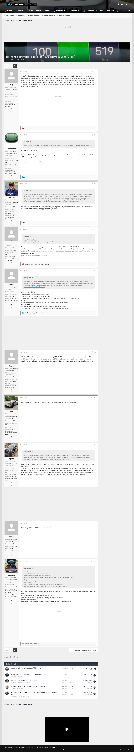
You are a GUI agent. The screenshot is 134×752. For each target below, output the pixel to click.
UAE (13, 296)
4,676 (14, 250)
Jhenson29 (11, 149)
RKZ (11, 85)
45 (13, 377)
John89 (89, 676)
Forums (21, 11)
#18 (95, 184)
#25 (95, 561)
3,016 (13, 158)
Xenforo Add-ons (46, 747)
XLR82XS (89, 694)
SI (12, 427)
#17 (95, 135)
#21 (95, 352)
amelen (13, 688)
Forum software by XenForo (20, 747)
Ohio (13, 256)
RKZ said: (26, 142)
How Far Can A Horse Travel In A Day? (34, 255)
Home (112, 749)
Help (108, 749)
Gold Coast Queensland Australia (11, 590)
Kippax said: (27, 452)
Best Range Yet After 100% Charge (24, 680)
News (9, 11)
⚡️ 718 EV (46, 11)
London (14, 474)
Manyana (11, 575)
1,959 (13, 468)
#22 (95, 398)
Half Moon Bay (9, 212)
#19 (95, 229)
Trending (21, 15)
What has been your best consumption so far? (29, 674)
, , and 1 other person (37, 264)
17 (12, 204)
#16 (95, 71)
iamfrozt (89, 688)
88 (13, 544)
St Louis (14, 99)
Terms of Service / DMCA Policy (87, 749)
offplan (11, 285)
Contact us (73, 749)
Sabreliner (14, 696)
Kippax (11, 366)
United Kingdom (10, 382)
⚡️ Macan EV (74, 11)
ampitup (13, 682)
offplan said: (27, 568)
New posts (10, 15)
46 (12, 466)
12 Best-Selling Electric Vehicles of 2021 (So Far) (29, 686)
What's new (36, 11)
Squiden (13, 670)
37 (12, 156)
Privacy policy (101, 749)
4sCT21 (90, 682)
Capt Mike (11, 198)
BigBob (11, 459)
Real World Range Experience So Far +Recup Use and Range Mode (34, 693)
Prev (6, 66)
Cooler (11, 537)
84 (13, 292)
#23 (95, 445)
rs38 (90, 670)
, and (32, 643)
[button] (89, 11)
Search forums (49, 15)
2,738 (13, 421)
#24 (95, 523)
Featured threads (33, 15)
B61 (11, 411)
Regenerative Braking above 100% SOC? (26, 668)
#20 (95, 271)
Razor (8, 60)
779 (12, 248)
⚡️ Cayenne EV (59, 11)
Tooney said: (27, 278)
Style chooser (57, 749)
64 (13, 584)
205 (13, 207)
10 (12, 418)
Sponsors (65, 749)
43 (13, 94)
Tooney (11, 243)
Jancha (13, 676)
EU (12, 548)
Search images (64, 15)
